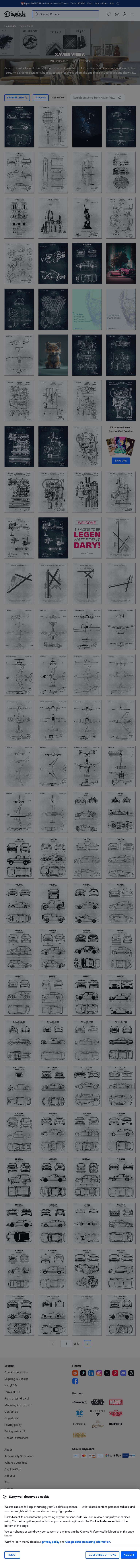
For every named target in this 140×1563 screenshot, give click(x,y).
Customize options (102, 1554)
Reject (12, 1554)
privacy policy (50, 1541)
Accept (129, 1554)
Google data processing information (87, 1541)
